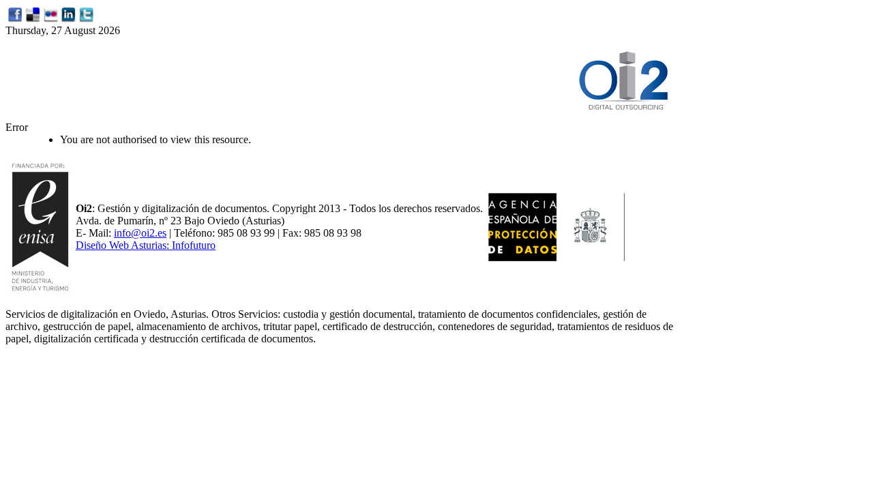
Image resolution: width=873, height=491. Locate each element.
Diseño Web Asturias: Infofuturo (146, 245)
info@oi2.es (140, 233)
